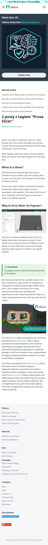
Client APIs (6, 467)
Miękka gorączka (14, 375)
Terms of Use (7, 501)
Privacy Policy (7, 497)
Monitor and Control (10, 436)
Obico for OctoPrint (10, 413)
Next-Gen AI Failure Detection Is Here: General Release (22, 99)
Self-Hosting (7, 456)
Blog (4, 486)
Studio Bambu (21, 341)
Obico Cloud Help (9, 452)
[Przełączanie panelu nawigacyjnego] (3, 7)
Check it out (24, 75)
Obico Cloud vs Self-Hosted (13, 420)
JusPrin (10, 270)
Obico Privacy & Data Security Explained (17, 111)
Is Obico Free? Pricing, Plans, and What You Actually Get (23, 107)
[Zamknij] (46, 2)
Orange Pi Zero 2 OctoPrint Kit (14, 474)
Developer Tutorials (10, 470)
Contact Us (6, 494)
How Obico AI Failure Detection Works (16, 103)
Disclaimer (6, 504)
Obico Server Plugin (10, 463)
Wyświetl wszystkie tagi (12, 126)
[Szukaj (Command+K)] (44, 7)
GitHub (37, 2)
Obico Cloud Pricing (10, 423)
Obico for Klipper (9, 416)
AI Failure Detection (10, 439)
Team (4, 490)
